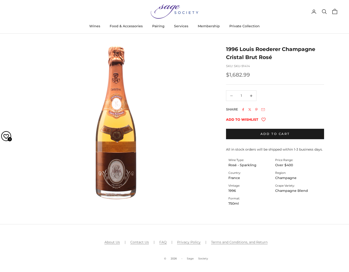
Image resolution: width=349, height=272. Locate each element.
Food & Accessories (126, 26)
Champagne (286, 178)
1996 (232, 191)
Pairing (158, 26)
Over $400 (284, 165)
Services (181, 26)
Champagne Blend (291, 191)
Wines (94, 26)
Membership (209, 26)
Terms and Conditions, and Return (239, 242)
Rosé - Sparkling (242, 165)
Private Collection (244, 26)
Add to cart (275, 134)
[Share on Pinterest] (256, 109)
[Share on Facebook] (243, 109)
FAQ (163, 242)
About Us (112, 242)
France (234, 178)
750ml (233, 203)
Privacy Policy (189, 242)
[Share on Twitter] (250, 109)
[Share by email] (263, 109)
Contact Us (139, 242)
